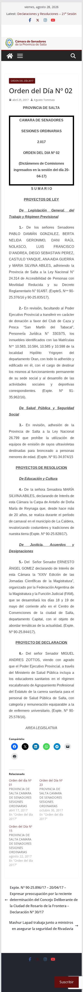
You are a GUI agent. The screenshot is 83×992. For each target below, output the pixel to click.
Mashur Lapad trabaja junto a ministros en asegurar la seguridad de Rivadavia (41, 925)
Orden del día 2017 (22, 80)
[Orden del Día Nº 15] (24, 845)
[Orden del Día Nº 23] (54, 799)
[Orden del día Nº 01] (24, 799)
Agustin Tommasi (44, 100)
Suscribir (67, 982)
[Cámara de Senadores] (10, 56)
